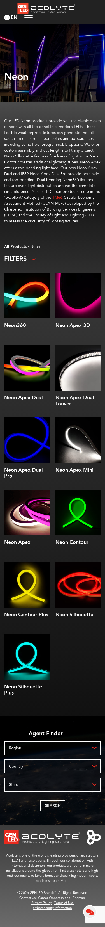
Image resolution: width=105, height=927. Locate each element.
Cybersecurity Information (52, 908)
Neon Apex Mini (74, 470)
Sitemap (79, 898)
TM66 (57, 197)
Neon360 (15, 325)
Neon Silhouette (74, 615)
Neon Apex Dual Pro (23, 473)
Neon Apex (17, 542)
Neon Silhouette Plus (23, 690)
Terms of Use (64, 903)
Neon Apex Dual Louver (74, 401)
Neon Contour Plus (26, 615)
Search (52, 806)
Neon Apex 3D (72, 325)
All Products (15, 247)
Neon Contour (71, 542)
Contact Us (27, 898)
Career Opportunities (54, 898)
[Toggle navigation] (28, 17)
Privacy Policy (41, 903)
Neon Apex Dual (23, 398)
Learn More (60, 880)
